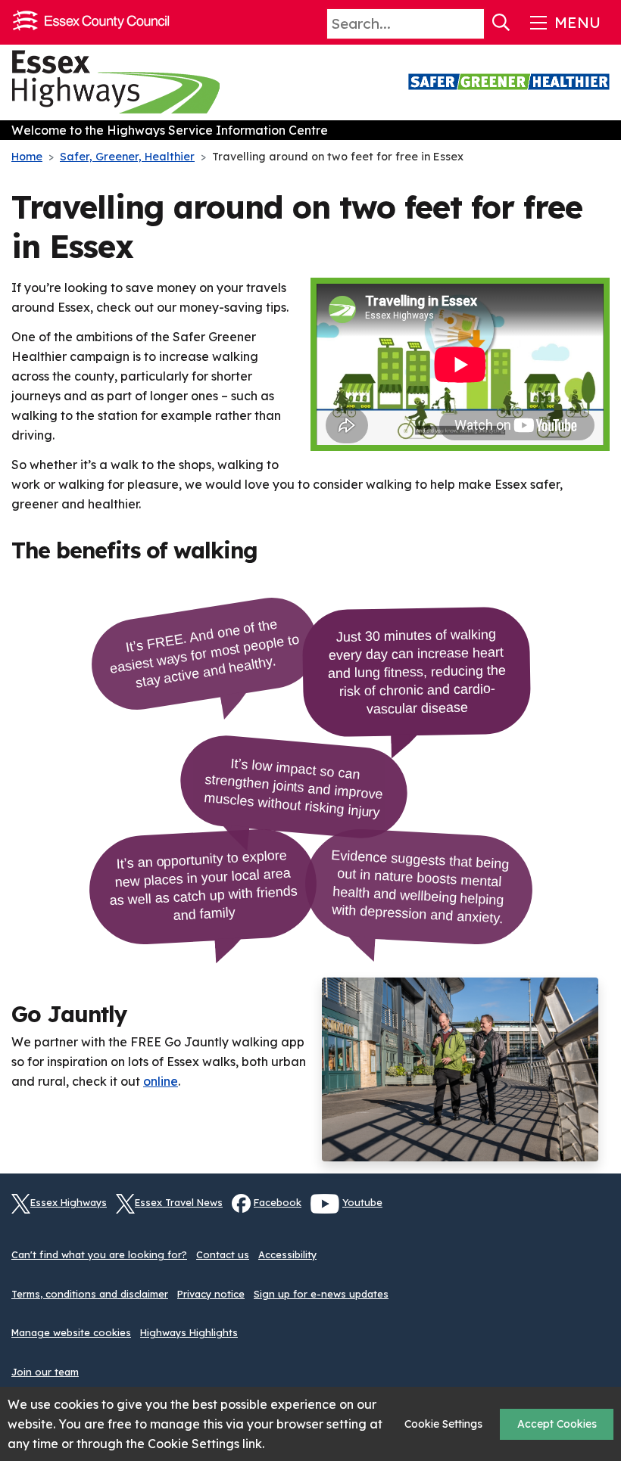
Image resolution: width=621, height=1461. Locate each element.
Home (26, 156)
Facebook (277, 1202)
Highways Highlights (189, 1332)
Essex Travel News (179, 1202)
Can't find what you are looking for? (99, 1254)
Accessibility (287, 1254)
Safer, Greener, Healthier (127, 156)
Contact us (222, 1254)
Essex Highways (68, 1202)
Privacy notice (211, 1294)
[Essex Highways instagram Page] (598, 1212)
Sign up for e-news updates (321, 1294)
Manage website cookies (71, 1332)
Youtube (362, 1202)
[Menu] (564, 22)
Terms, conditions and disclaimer (89, 1294)
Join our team (45, 1372)
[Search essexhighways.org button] (501, 22)
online (160, 1081)
